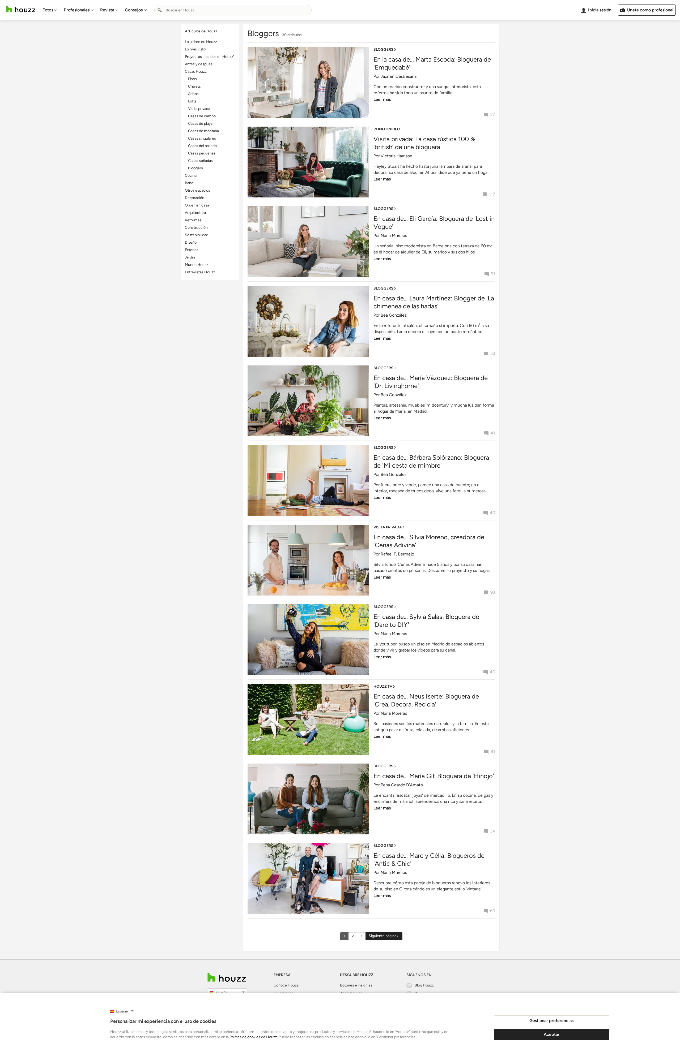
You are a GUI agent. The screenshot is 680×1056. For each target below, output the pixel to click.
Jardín (190, 257)
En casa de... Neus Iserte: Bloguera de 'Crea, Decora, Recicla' (426, 700)
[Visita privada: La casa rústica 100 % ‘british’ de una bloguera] (308, 162)
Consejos (134, 9)
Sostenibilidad (196, 235)
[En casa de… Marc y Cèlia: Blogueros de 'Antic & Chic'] (308, 878)
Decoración (194, 198)
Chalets (194, 86)
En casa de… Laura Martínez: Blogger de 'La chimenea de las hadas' (433, 302)
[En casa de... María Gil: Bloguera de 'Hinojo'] (308, 799)
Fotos (47, 9)
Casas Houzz (196, 71)
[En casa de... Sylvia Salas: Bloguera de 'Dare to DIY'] (308, 639)
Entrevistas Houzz (200, 272)
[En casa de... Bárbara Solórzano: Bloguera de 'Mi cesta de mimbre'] (308, 480)
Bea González (394, 315)
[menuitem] (50, 10)
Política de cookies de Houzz (253, 1037)
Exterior (191, 250)
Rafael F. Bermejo (397, 554)
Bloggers (195, 168)
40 (492, 512)
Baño (189, 183)
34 (492, 831)
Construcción (196, 227)
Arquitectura (195, 212)
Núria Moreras (394, 235)
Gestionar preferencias (551, 1020)
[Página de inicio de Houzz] (20, 9)
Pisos (192, 79)
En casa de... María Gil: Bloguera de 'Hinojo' (433, 776)
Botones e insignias (356, 985)
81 (493, 751)
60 (492, 910)
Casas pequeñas (201, 153)
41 (493, 433)
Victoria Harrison (396, 155)
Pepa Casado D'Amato (402, 784)
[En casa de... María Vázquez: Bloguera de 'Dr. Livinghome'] (308, 401)
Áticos (193, 94)
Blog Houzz (424, 985)
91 (493, 273)
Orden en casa (197, 205)
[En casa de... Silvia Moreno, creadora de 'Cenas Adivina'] (308, 560)
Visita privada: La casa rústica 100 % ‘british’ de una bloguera (424, 143)
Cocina (191, 175)
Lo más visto (195, 49)
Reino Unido (385, 129)
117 (492, 194)
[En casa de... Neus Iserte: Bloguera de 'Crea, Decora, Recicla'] (308, 719)
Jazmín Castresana (398, 76)
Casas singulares (202, 138)
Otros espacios (197, 190)
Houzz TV (382, 686)
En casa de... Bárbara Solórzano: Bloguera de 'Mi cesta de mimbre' (431, 461)
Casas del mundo (202, 146)
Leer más (382, 99)
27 (492, 114)
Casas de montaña (203, 131)
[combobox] (233, 10)
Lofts (192, 101)
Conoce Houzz (286, 985)
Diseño (191, 242)
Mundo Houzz (196, 264)
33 (492, 353)
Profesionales (77, 9)
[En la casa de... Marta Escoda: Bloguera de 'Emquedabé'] (308, 82)
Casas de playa (200, 123)
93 (492, 592)
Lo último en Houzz (201, 42)
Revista (107, 9)
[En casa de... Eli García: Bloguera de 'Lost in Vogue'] (308, 241)
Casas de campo (202, 116)
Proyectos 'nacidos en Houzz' (209, 56)
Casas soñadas (200, 160)
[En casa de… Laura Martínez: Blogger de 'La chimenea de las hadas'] (308, 321)
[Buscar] (159, 10)
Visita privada (199, 108)
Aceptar (551, 1034)
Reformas (193, 220)
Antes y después (198, 64)
